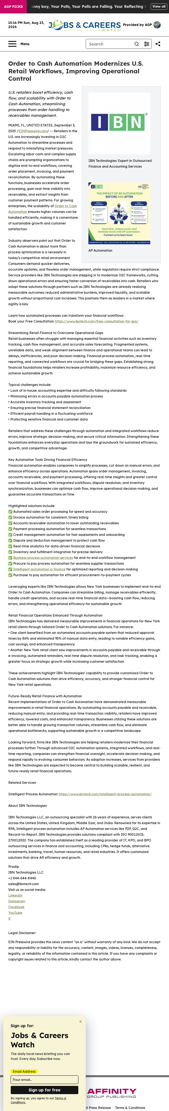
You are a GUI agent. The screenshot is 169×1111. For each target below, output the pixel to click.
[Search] (137, 44)
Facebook (16, 907)
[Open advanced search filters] (146, 44)
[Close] (80, 1021)
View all (159, 6)
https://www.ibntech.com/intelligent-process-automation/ (105, 794)
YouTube (15, 913)
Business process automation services (43, 558)
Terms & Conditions (130, 1108)
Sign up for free (44, 1089)
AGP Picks (13, 7)
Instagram (16, 901)
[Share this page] (158, 44)
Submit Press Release (94, 1108)
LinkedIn (15, 895)
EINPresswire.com (33, 131)
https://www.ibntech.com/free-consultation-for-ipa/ (96, 321)
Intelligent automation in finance (39, 569)
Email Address (24, 1071)
